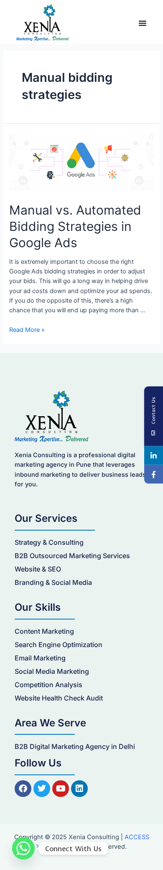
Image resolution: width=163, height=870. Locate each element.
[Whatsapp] (23, 848)
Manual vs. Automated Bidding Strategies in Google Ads (75, 226)
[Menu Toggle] (142, 23)
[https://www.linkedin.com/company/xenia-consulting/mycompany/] (153, 455)
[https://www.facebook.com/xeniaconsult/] (153, 474)
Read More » (27, 330)
